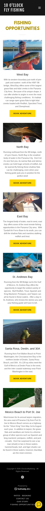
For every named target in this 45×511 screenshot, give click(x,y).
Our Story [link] (22, 502)
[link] (16, 11)
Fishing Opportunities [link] (22, 505)
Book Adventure (23, 113)
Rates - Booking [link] (22, 496)
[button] (39, 7)
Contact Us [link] (22, 499)
